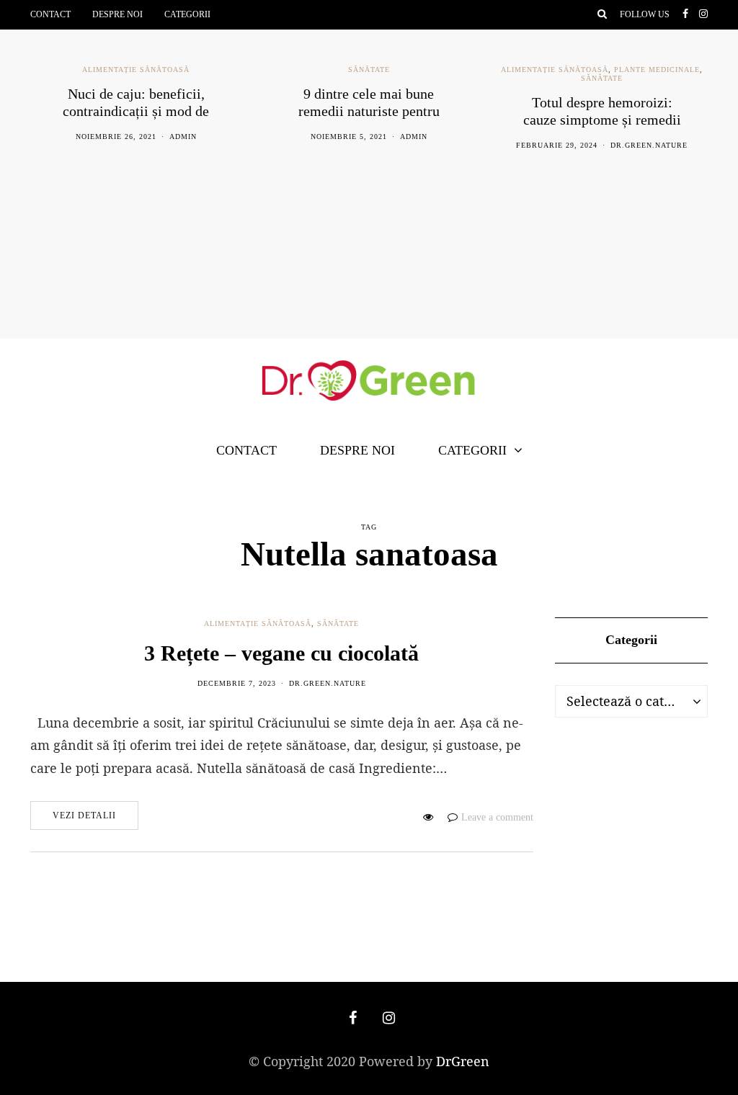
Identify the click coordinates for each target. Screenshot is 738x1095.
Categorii (187, 14)
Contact (50, 14)
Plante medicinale (657, 69)
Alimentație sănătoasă (136, 69)
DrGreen (462, 1061)
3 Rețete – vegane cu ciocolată (281, 653)
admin (183, 136)
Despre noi (117, 14)
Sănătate (369, 69)
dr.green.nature (649, 145)
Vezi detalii (84, 815)
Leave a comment (497, 817)
